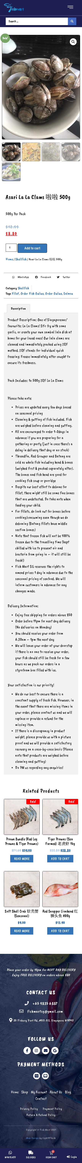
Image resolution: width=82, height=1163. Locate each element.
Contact (41, 1098)
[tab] (18, 308)
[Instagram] (36, 1050)
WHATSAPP (10, 1157)
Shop (24, 1092)
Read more (22, 859)
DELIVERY (30, 1157)
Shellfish (21, 259)
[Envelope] (45, 1050)
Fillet (15, 293)
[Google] (55, 1050)
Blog (68, 1092)
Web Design (32, 1138)
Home (9, 259)
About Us (56, 1092)
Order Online (53, 293)
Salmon (68, 293)
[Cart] (51, 1152)
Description (18, 308)
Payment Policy (52, 1109)
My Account (39, 1092)
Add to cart (32, 248)
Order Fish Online (32, 293)
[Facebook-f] (27, 1050)
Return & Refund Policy (41, 1115)
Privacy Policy (29, 1109)
